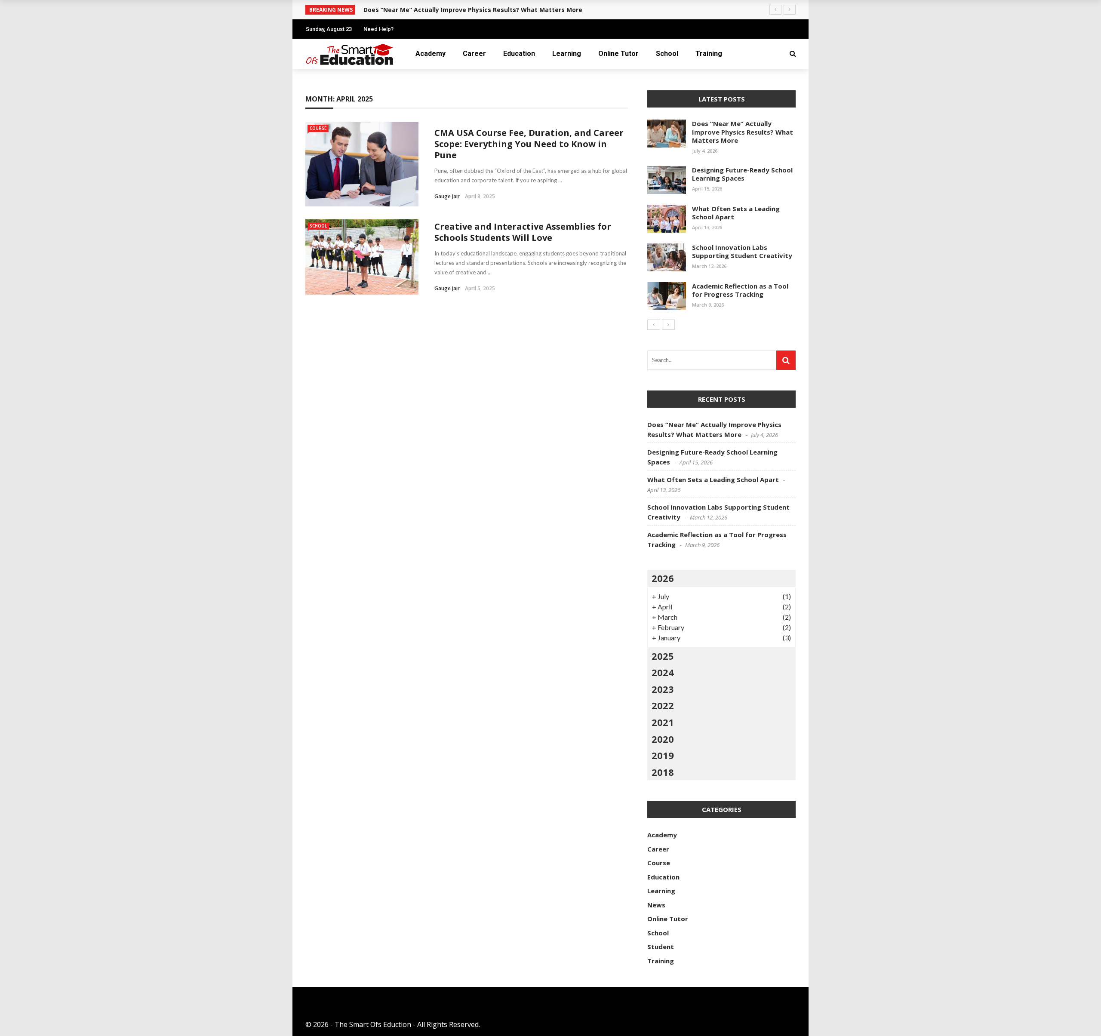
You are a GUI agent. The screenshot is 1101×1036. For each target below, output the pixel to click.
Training (708, 53)
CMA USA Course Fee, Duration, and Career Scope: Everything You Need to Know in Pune (529, 144)
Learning (566, 53)
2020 (663, 738)
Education (519, 53)
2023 (663, 688)
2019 (663, 755)
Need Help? (378, 29)
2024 (663, 672)
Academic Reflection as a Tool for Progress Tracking (740, 290)
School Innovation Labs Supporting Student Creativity (742, 251)
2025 (663, 655)
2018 (663, 771)
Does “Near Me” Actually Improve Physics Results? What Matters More (472, 10)
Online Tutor (618, 53)
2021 (663, 722)
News (656, 905)
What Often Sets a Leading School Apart (736, 212)
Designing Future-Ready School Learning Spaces (742, 174)
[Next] (668, 325)
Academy (430, 53)
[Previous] (653, 325)
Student (660, 946)
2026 (663, 578)
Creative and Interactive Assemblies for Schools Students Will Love (522, 232)
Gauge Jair (447, 196)
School (667, 53)
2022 (663, 705)
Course (318, 128)
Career (474, 53)
